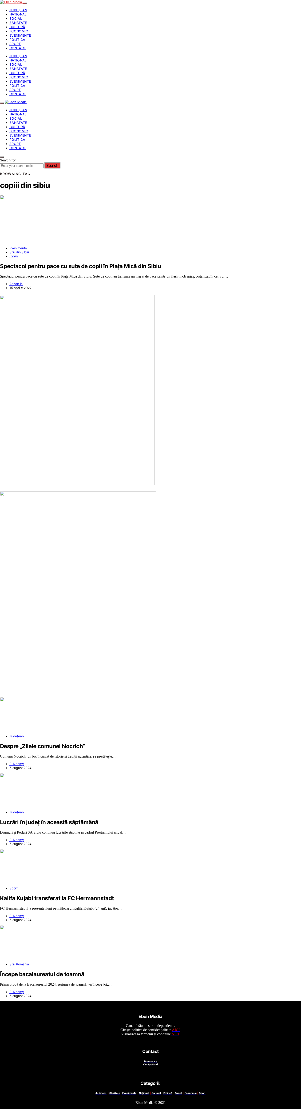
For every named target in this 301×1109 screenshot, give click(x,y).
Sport (15, 44)
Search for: (8, 160)
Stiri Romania (19, 964)
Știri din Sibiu (19, 252)
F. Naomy (16, 764)
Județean (18, 10)
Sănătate (18, 23)
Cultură (17, 27)
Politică (17, 40)
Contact (17, 48)
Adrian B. (16, 284)
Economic (18, 31)
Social (15, 18)
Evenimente (20, 35)
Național (18, 14)
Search (52, 165)
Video (13, 256)
